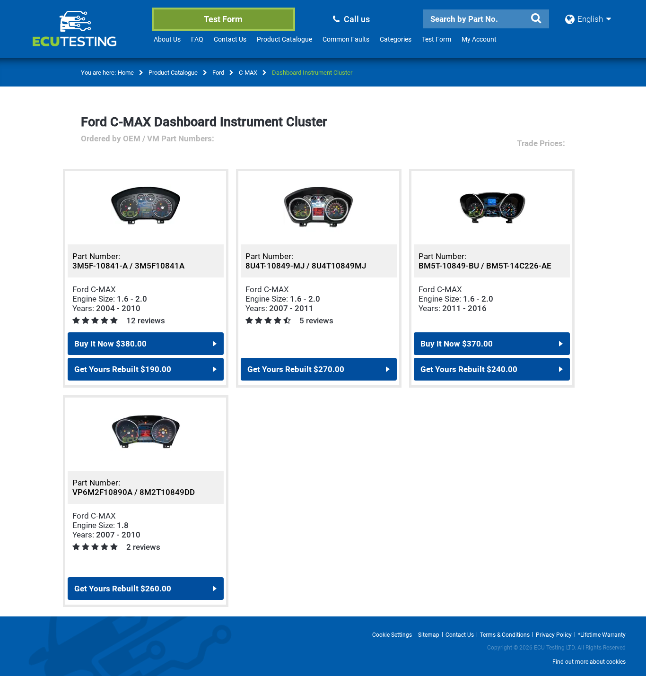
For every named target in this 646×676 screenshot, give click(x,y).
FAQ (197, 39)
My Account (479, 39)
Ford (218, 72)
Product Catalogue (284, 39)
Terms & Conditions (505, 635)
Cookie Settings (392, 635)
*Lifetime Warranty (602, 635)
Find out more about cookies (589, 662)
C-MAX (248, 72)
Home (126, 72)
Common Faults (346, 39)
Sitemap (428, 635)
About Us (167, 39)
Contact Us (230, 39)
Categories (395, 39)
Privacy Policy (554, 635)
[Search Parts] (535, 18)
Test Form (223, 19)
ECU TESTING (87, 36)
